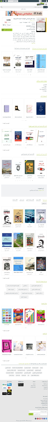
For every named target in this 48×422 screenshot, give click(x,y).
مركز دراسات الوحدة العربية (27, 293)
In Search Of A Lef (7, 225)
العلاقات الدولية (29, 70)
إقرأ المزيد (33, 43)
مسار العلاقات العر (30, 145)
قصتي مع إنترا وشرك (29, 272)
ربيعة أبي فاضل (40, 226)
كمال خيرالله (29, 226)
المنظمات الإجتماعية (10, 373)
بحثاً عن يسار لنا (41, 248)
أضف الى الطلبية (8, 30)
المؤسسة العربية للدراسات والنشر (13, 286)
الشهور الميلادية (6, 324)
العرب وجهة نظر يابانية (41, 175)
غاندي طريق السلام (18, 248)
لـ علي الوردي (30, 177)
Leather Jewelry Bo (41, 354)
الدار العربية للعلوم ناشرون (36, 286)
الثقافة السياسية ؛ (41, 145)
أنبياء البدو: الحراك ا (18, 70)
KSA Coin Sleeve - (18, 117)
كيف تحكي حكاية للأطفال (18, 175)
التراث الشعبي (8, 368)
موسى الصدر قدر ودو (6, 145)
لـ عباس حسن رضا (7, 72)
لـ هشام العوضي (6, 177)
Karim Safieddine (6, 226)
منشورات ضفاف (11, 289)
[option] (41, 62)
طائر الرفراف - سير (41, 225)
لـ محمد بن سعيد (18, 72)
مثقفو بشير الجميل (18, 225)
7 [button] (19, 74)
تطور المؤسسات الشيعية (7, 70)
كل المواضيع (27, 364)
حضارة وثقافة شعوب (35, 375)
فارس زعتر (18, 250)
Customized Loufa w (18, 354)
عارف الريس (29, 250)
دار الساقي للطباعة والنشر (23, 289)
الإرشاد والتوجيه (27, 368)
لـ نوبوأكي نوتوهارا (41, 177)
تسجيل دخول (44, 1)
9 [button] (17, 180)
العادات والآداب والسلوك (11, 370)
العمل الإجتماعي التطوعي (37, 373)
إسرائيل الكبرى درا (7, 248)
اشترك (31, 414)
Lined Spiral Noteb (7, 117)
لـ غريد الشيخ (18, 177)
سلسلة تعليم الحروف (41, 324)
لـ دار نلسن (44, 203)
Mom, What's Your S (18, 272)
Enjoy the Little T (29, 117)
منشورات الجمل (24, 297)
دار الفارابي (25, 286)
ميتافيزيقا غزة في (7, 272)
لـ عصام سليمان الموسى (41, 72)
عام (28, 375)
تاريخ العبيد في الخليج (6, 175)
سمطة (30, 225)
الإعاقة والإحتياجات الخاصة (17, 368)
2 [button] (28, 74)
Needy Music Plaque (6, 354)
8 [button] (17, 74)
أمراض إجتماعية (35, 368)
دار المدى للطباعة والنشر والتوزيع (12, 293)
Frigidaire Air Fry (29, 354)
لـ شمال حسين (29, 72)
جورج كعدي (6, 274)
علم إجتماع (24, 375)
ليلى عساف (40, 274)
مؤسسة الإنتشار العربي (36, 289)
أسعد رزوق (6, 250)
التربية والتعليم (38, 370)
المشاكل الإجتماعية (19, 373)
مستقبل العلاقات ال (18, 145)
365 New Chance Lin (41, 117)
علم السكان (18, 375)
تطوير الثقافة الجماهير (41, 70)
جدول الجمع (30, 324)
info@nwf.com (44, 403)
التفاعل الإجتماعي (30, 370)
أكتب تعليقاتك (41, 190)
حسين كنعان (32, 21)
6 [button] (21, 74)
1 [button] (30, 74)
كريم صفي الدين (40, 250)
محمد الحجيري (18, 226)
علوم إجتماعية (21, 364)
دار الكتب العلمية (39, 293)
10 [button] (15, 180)
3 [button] (28, 180)
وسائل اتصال (11, 375)
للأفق (41, 272)
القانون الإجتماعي (27, 373)
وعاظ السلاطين (29, 175)
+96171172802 (44, 402)
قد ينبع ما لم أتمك (29, 248)
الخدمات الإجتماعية (21, 370)
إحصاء (41, 368)
